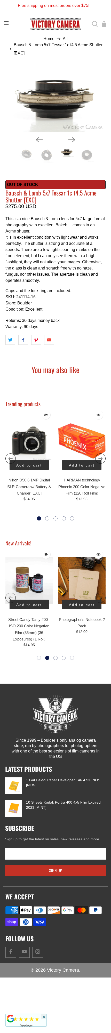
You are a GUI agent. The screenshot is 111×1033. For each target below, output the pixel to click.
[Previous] (39, 140)
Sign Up (55, 870)
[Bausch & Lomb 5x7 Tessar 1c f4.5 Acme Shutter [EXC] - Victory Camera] (55, 100)
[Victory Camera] (55, 24)
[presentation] (10, 458)
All (65, 39)
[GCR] (10, 1018)
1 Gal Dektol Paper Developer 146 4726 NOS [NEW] (63, 782)
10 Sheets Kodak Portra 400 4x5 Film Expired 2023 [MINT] (63, 804)
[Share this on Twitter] (10, 340)
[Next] (72, 140)
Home (48, 39)
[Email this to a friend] (49, 340)
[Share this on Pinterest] (36, 340)
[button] (39, 518)
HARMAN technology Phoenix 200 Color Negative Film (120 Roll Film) (81, 486)
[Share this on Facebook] (23, 340)
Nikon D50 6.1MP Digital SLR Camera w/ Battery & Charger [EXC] (29, 486)
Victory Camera (63, 970)
